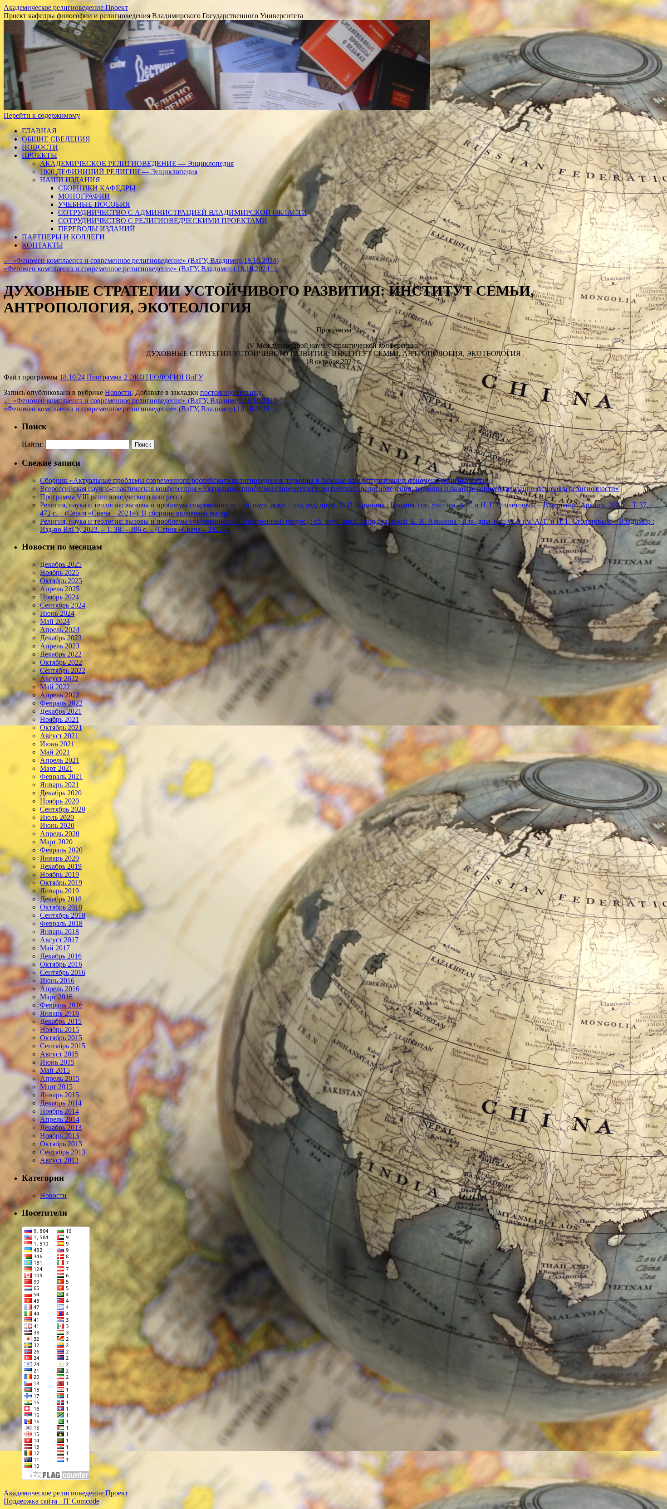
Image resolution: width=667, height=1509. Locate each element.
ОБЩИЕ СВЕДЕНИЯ (56, 139)
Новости (118, 392)
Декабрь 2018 (61, 899)
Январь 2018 (59, 931)
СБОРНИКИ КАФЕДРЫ (97, 188)
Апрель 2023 (59, 646)
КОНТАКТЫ (42, 245)
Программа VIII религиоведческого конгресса (112, 497)
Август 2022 (59, 678)
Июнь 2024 (57, 613)
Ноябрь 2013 (59, 1135)
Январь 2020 (59, 858)
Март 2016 (56, 997)
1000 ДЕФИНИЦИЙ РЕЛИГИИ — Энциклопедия (118, 171)
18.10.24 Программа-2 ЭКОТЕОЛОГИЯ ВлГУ (131, 377)
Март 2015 (56, 1086)
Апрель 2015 (59, 1078)
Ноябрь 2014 (59, 1111)
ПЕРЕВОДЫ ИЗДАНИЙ (96, 229)
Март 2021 (56, 768)
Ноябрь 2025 (59, 572)
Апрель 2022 (59, 695)
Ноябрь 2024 (59, 597)
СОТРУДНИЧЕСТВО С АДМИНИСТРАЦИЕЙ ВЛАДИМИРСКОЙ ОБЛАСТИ (182, 212)
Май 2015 (55, 1070)
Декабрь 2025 (61, 564)
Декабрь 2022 (61, 654)
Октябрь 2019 (61, 882)
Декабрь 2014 (61, 1103)
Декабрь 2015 (61, 1021)
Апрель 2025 (59, 589)
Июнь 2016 (57, 980)
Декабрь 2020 (61, 793)
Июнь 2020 (57, 825)
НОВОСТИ (40, 147)
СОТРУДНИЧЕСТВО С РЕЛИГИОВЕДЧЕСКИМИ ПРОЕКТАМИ (162, 220)
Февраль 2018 (61, 923)
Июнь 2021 (57, 744)
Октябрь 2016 (61, 964)
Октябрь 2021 (61, 727)
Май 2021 (55, 752)
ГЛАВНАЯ (39, 131)
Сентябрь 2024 (62, 605)
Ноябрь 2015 (59, 1029)
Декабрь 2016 (61, 956)
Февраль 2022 (61, 703)
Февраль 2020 (61, 850)
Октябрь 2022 (61, 662)
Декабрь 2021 (61, 711)
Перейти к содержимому (42, 115)
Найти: (33, 444)
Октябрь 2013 (61, 1144)
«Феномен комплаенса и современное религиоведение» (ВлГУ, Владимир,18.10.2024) (141, 260)
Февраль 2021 (61, 776)
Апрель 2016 (59, 989)
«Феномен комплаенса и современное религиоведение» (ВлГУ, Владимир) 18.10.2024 (141, 269)
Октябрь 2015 (61, 1038)
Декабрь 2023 (61, 638)
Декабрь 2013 (61, 1127)
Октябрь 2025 (61, 580)
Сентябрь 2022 (62, 670)
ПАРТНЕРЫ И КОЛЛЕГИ (63, 237)
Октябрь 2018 (61, 907)
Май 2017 (55, 948)
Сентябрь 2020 (62, 809)
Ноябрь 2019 (59, 874)
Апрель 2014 (59, 1119)
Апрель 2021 (59, 760)
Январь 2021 (59, 785)
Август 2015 (59, 1054)
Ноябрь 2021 (59, 719)
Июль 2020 (57, 817)
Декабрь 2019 (61, 866)
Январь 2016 (59, 1013)
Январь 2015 (59, 1095)
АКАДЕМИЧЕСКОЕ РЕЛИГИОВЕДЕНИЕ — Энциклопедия (137, 163)
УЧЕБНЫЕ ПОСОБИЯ (94, 204)
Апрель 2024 (59, 629)
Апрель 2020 (59, 833)
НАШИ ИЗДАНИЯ (70, 180)
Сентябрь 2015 (62, 1046)
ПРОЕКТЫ (39, 155)
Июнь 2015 (57, 1062)
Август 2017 (59, 940)
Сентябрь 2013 (62, 1152)
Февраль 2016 (61, 1005)
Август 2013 (59, 1160)
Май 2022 (55, 687)
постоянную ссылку (230, 392)
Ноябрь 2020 (59, 801)
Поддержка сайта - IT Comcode (51, 1501)
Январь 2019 (59, 891)
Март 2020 (56, 842)
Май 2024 (55, 621)
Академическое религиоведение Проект (66, 7)
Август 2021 (59, 736)
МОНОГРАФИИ (84, 196)
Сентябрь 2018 (62, 915)
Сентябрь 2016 (62, 972)
